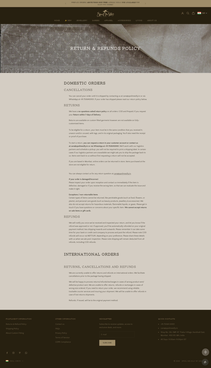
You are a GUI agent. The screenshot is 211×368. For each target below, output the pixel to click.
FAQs (57, 329)
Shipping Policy (12, 329)
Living (139, 20)
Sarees (95, 20)
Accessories (124, 20)
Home (57, 20)
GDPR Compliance (63, 342)
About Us (152, 20)
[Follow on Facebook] (7, 353)
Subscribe (107, 343)
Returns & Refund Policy (16, 324)
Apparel (108, 20)
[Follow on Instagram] (13, 353)
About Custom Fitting (15, 333)
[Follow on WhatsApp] (26, 353)
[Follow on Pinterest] (20, 353)
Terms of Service (62, 337)
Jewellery (81, 20)
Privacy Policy (61, 333)
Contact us (59, 324)
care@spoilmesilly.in (122, 174)
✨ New (68, 20)
